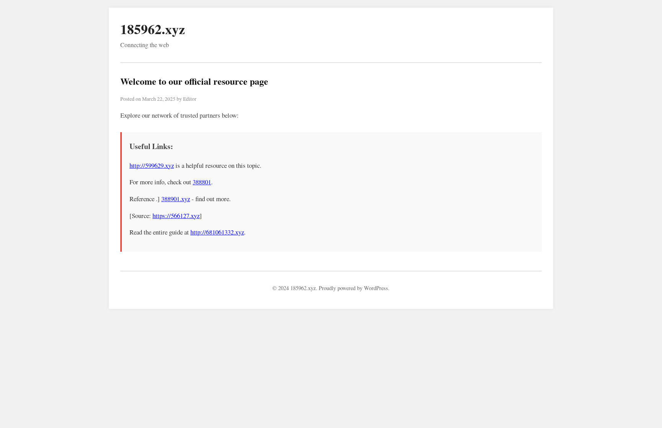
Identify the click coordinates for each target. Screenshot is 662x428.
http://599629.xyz (151, 165)
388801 (202, 181)
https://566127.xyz (176, 215)
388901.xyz (175, 198)
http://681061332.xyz (217, 232)
